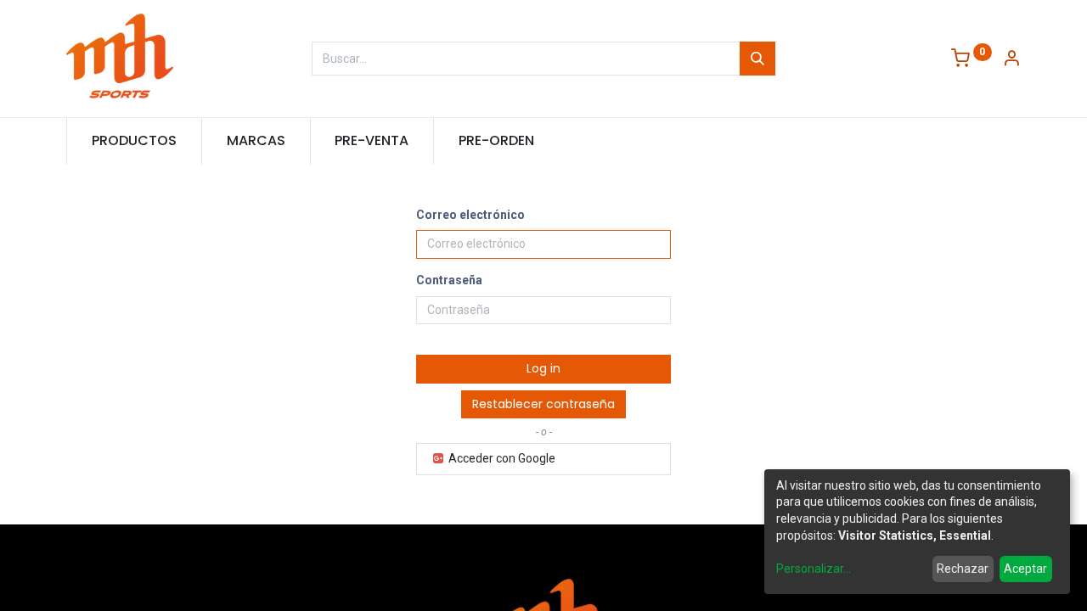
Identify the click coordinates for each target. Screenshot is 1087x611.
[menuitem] (134, 141)
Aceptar (1025, 568)
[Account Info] (1011, 60)
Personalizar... (813, 568)
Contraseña (449, 280)
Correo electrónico (470, 214)
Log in (543, 368)
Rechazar (962, 568)
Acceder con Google (500, 458)
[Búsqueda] (757, 59)
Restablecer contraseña (543, 403)
